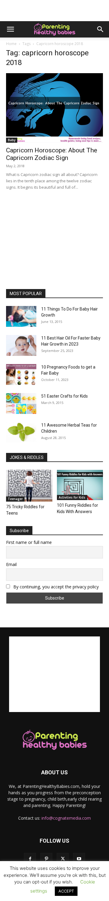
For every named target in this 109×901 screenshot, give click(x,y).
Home (11, 43)
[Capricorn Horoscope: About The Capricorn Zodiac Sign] (54, 108)
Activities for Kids (72, 497)
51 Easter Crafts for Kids (64, 396)
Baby (11, 140)
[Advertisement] (54, 10)
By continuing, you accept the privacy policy (55, 587)
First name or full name (29, 542)
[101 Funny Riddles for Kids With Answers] (80, 485)
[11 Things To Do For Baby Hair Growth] (21, 316)
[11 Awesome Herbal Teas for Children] (21, 432)
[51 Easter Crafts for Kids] (21, 403)
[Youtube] (79, 859)
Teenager (15, 499)
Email (11, 564)
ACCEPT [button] (66, 891)
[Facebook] (30, 859)
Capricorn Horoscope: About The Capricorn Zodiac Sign (51, 154)
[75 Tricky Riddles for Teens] (29, 486)
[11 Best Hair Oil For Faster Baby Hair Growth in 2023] (21, 345)
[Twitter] (63, 859)
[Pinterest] (46, 859)
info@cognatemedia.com (66, 818)
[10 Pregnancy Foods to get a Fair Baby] (21, 374)
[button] (10, 29)
